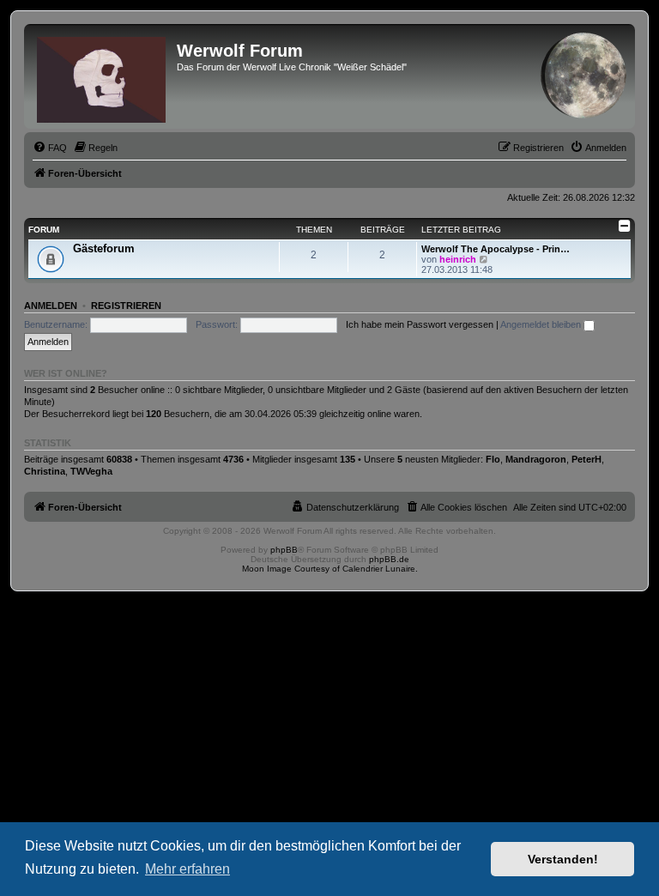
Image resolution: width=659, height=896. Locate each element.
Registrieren (126, 305)
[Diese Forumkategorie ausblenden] (625, 226)
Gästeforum (104, 248)
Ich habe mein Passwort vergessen (419, 324)
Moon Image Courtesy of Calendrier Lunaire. (330, 568)
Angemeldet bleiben (541, 324)
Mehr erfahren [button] (187, 869)
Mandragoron (535, 459)
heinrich (457, 259)
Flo (493, 459)
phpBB (284, 549)
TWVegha (91, 471)
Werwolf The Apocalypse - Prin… (495, 249)
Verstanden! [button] (563, 859)
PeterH (586, 459)
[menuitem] (50, 147)
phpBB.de (389, 559)
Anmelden (50, 305)
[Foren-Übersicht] (102, 76)
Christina (44, 471)
